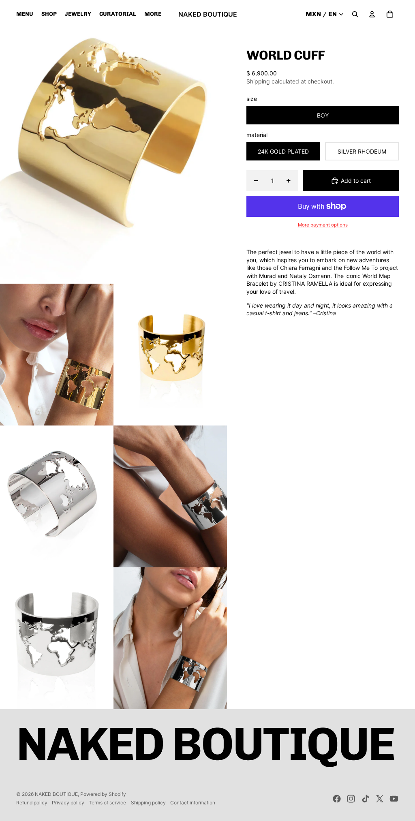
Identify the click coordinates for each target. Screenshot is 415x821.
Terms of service (107, 803)
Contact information (192, 803)
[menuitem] (152, 14)
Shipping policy (148, 803)
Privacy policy (68, 803)
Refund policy (31, 803)
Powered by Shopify (103, 794)
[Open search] (355, 14)
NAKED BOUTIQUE (56, 794)
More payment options (323, 225)
